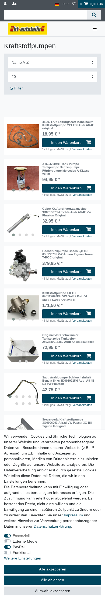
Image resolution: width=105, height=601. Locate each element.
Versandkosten (82, 149)
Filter (18, 88)
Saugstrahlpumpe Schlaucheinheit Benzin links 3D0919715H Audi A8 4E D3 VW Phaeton (68, 381)
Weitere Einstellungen (22, 558)
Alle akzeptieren (52, 569)
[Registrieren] (14, 4)
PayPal (18, 547)
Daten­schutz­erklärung (52, 526)
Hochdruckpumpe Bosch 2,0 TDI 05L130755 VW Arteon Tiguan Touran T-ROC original (68, 254)
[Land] (57, 4)
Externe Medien (26, 541)
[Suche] (94, 15)
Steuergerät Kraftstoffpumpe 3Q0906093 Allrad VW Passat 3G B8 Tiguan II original (67, 423)
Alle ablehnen (52, 580)
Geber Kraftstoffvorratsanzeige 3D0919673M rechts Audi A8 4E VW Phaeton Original (66, 212)
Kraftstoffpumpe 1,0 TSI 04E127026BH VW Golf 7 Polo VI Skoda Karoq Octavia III (64, 296)
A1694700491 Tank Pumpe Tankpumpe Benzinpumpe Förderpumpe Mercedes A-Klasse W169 (65, 168)
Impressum (73, 515)
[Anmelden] (5, 4)
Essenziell (21, 536)
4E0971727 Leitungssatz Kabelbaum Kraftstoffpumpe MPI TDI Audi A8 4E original (68, 125)
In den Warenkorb (66, 142)
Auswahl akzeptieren (52, 591)
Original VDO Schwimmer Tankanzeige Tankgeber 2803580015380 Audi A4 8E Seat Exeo (68, 338)
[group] (23, 178)
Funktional (21, 552)
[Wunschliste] (74, 4)
